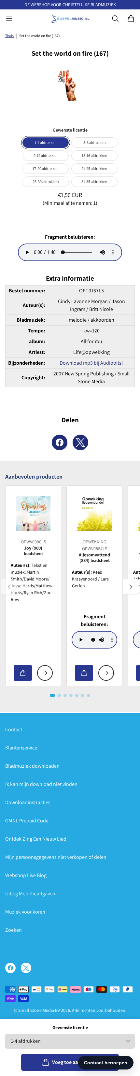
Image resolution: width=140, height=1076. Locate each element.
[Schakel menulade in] (9, 18)
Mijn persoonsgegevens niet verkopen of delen (55, 857)
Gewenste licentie (70, 1027)
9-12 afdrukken (46, 155)
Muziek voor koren (25, 911)
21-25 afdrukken (94, 168)
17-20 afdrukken (46, 168)
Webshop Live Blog (26, 875)
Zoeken (13, 930)
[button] (52, 695)
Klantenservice (21, 747)
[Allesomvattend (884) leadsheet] (94, 513)
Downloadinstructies (27, 802)
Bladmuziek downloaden (32, 765)
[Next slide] (131, 586)
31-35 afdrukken (94, 181)
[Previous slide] (9, 586)
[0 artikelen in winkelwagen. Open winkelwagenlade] (131, 18)
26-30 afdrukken (46, 181)
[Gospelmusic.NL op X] (26, 968)
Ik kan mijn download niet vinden (41, 784)
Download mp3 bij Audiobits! (91, 362)
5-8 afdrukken (94, 142)
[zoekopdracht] (115, 18)
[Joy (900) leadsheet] (33, 513)
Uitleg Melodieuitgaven (30, 893)
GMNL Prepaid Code (27, 820)
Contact (13, 729)
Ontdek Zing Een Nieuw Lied (35, 838)
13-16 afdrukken (94, 155)
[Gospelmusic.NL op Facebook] (10, 968)
